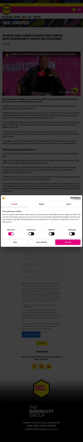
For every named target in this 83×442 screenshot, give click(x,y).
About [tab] (68, 204)
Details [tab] (41, 204)
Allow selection (41, 242)
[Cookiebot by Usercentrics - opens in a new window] (72, 198)
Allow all (68, 242)
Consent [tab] (14, 204)
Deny (15, 242)
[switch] (31, 233)
